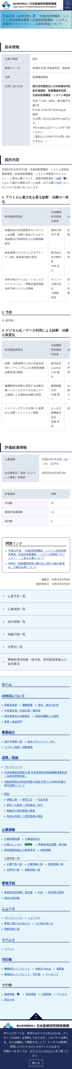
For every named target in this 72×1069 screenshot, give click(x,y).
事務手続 (8, 883)
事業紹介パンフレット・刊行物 (22, 974)
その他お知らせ (44, 923)
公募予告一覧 (14, 864)
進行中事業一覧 (13, 741)
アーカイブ (52, 974)
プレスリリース (13, 766)
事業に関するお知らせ (17, 923)
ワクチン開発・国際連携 (18, 747)
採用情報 (31, 994)
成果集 (60, 968)
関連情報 (45, 850)
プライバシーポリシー (42, 1050)
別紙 (58, 178)
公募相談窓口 (32, 838)
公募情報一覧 (35, 864)
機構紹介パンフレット (17, 968)
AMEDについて (13, 696)
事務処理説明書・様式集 (52, 844)
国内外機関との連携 (47, 716)
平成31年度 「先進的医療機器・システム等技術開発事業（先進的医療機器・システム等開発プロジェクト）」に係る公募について (37, 554)
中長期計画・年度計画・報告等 (22, 710)
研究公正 (27, 799)
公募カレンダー (17, 844)
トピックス (34, 917)
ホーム (7, 684)
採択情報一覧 (56, 864)
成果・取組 (10, 757)
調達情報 (9, 994)
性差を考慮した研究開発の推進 (25, 816)
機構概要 (27, 705)
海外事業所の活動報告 (17, 716)
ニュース (8, 908)
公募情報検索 (12, 838)
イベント (8, 939)
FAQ (40, 892)
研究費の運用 (56, 892)
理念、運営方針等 (48, 705)
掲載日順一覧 (32, 869)
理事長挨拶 (10, 705)
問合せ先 (9, 999)
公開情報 (46, 994)
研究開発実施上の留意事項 (19, 850)
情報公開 (12, 799)
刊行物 (7, 959)
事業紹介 (8, 732)
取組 (6, 793)
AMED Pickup (43, 968)
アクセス (62, 994)
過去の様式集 (12, 897)
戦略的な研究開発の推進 (21, 810)
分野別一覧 (13, 869)
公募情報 (8, 829)
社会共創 (43, 799)
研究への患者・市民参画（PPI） (25, 805)
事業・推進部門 (13, 721)
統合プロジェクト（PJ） (42, 741)
